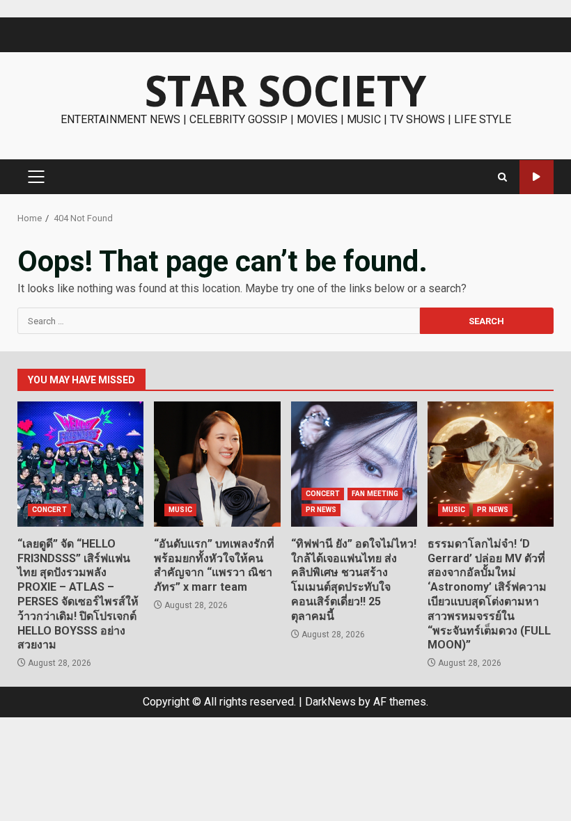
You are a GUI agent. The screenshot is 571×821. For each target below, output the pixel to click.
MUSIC (180, 509)
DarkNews (330, 701)
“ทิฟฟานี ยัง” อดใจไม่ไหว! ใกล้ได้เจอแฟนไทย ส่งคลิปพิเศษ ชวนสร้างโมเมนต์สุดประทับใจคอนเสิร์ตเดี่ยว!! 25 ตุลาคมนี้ (354, 464)
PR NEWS (321, 509)
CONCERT (49, 509)
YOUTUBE (536, 177)
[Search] (502, 177)
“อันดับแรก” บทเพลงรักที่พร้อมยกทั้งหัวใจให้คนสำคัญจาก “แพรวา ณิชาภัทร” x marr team (217, 464)
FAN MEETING (375, 493)
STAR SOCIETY (285, 90)
